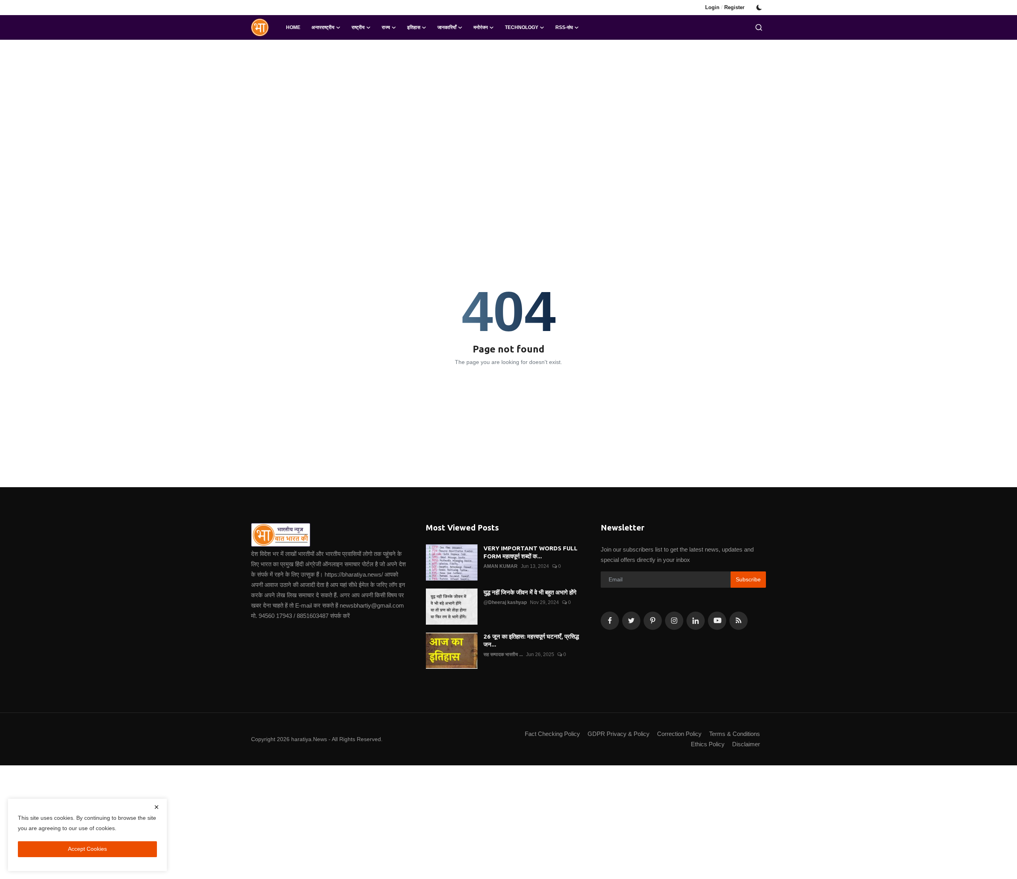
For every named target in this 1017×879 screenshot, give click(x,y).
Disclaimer (746, 744)
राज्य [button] (386, 27)
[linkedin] (695, 621)
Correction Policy (679, 733)
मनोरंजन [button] (481, 27)
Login (712, 7)
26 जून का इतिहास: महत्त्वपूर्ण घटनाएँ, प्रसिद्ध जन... (531, 640)
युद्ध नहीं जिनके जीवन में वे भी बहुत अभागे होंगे (529, 592)
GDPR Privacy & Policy (619, 733)
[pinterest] (653, 621)
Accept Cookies (87, 849)
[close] (156, 807)
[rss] (738, 621)
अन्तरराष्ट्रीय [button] (322, 27)
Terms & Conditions (734, 733)
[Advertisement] (508, 103)
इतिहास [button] (413, 27)
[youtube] (717, 621)
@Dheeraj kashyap (505, 602)
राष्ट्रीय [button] (358, 27)
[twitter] (631, 621)
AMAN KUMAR (500, 566)
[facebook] (610, 621)
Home (293, 27)
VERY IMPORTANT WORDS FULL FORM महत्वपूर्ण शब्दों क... (530, 552)
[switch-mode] (759, 7)
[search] (759, 27)
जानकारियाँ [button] (446, 27)
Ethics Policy (708, 744)
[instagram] (674, 621)
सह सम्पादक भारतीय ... (503, 654)
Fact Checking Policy (552, 733)
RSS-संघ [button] (564, 27)
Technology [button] (521, 27)
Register (734, 7)
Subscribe (748, 579)
